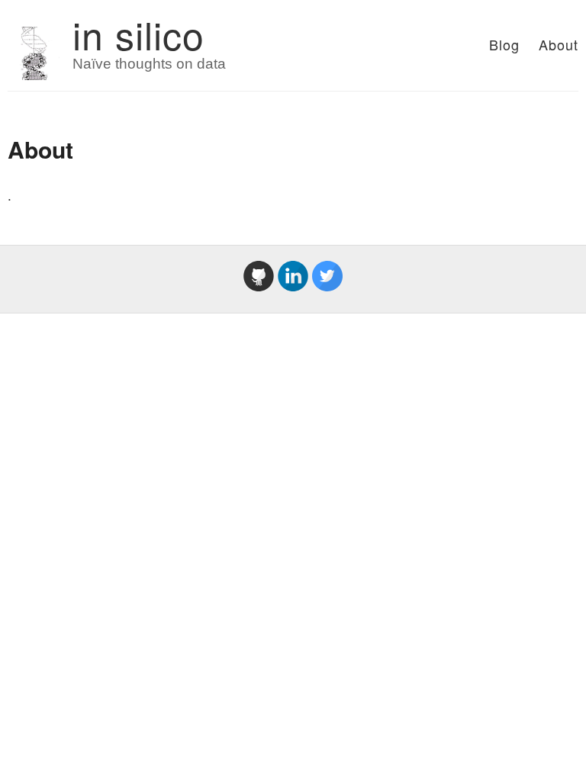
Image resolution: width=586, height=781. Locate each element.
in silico (138, 34)
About (558, 44)
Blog (504, 44)
